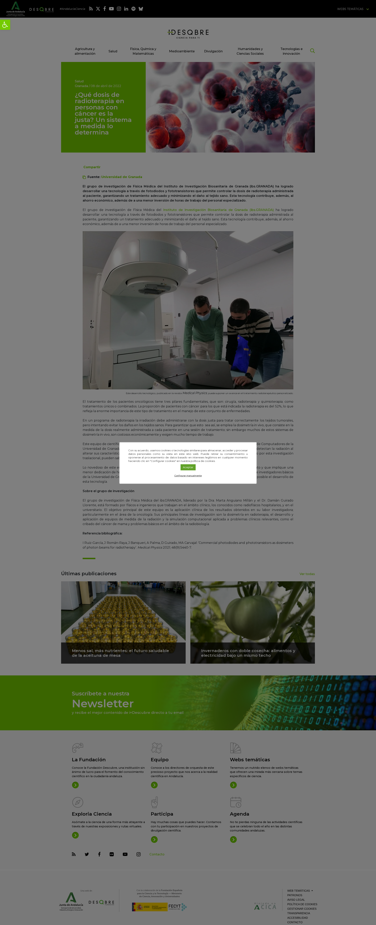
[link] (5, 25)
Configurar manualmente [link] (188, 475)
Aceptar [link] (188, 467)
